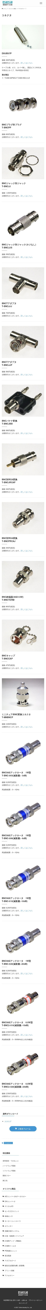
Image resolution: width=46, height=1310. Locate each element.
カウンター (9, 1226)
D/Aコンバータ (10, 1201)
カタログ (7, 1121)
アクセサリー (8, 1143)
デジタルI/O (9, 1206)
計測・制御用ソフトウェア (14, 1236)
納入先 (5, 1180)
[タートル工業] (7, 3)
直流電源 (8, 1255)
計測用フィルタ (10, 1246)
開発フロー (7, 1175)
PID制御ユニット (11, 1250)
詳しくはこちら (27, 62)
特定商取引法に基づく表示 (12, 1300)
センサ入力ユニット (12, 1211)
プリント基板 (9, 1270)
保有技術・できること (11, 1160)
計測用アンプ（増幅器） (13, 1241)
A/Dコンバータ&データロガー (15, 1196)
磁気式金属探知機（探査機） (15, 1265)
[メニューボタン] (41, 3)
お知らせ (24, 1300)
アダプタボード (10, 1260)
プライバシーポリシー (35, 1300)
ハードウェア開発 (9, 1165)
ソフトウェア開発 (9, 1170)
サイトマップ (23, 1303)
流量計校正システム (12, 1231)
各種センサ (9, 1216)
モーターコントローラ (13, 1221)
